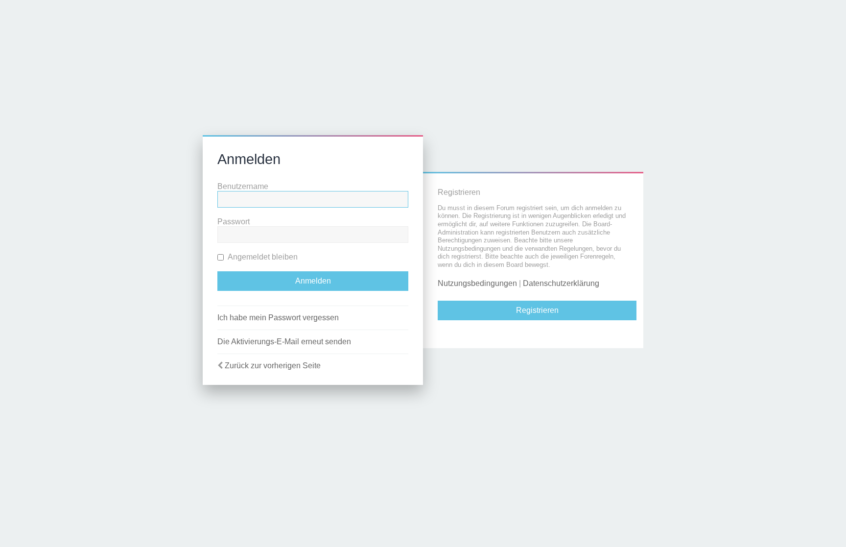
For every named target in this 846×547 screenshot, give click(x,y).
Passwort (233, 221)
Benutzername (242, 186)
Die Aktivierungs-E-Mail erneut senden (284, 341)
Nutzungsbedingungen (477, 283)
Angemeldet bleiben (262, 257)
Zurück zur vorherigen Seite (273, 365)
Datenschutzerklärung (561, 283)
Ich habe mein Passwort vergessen (278, 317)
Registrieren (537, 310)
